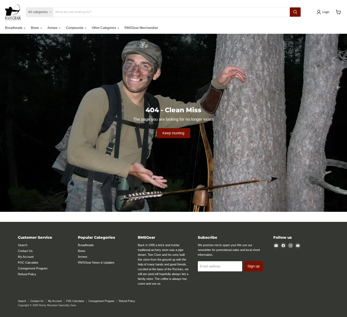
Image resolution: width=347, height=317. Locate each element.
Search (22, 245)
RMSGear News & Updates (96, 262)
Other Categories (104, 28)
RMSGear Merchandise (141, 28)
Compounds (75, 28)
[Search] (295, 12)
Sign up (253, 266)
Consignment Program (33, 268)
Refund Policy (27, 274)
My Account (26, 256)
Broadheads (14, 28)
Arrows (52, 28)
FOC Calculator (28, 262)
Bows (35, 28)
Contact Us (25, 251)
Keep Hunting (173, 133)
